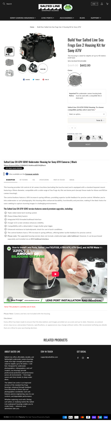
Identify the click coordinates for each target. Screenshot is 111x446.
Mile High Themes (31, 417)
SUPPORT (95, 18)
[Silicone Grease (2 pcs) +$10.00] (75, 137)
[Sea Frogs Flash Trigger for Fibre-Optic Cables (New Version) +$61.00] (94, 137)
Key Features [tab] (24, 180)
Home (32, 27)
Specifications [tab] (44, 180)
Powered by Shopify (44, 417)
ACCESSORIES (66, 18)
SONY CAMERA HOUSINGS (22, 18)
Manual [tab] (72, 180)
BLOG (82, 18)
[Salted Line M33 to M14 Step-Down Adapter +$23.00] (88, 137)
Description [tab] (10, 180)
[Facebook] (78, 358)
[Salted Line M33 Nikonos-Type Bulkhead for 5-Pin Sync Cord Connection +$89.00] (100, 137)
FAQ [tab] (34, 180)
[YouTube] (88, 358)
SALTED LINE (13, 417)
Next (88, 144)
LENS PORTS (47, 18)
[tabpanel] (55, 245)
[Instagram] (83, 358)
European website (32, 174)
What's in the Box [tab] (59, 180)
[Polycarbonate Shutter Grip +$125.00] (82, 137)
